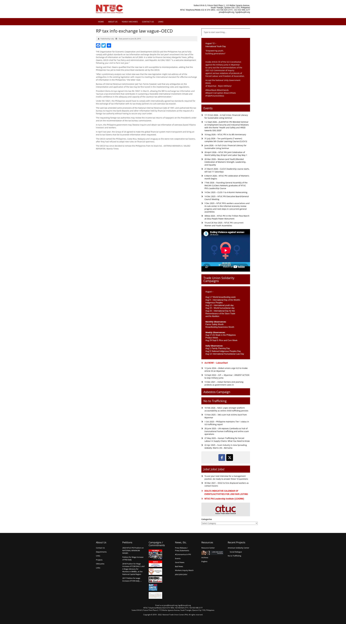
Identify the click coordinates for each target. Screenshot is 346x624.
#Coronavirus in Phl (183, 554)
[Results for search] (225, 37)
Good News (179, 562)
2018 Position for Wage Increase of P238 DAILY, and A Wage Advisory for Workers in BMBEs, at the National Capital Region (133, 568)
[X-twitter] (229, 457)
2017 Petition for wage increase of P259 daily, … (132, 579)
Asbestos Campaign (216, 392)
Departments (101, 552)
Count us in (155, 571)
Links (160, 21)
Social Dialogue (236, 552)
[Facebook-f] (221, 457)
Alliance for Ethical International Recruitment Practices (155, 595)
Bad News (179, 566)
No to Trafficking (215, 401)
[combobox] (225, 32)
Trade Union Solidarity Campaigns (218, 279)
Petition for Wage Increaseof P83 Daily (132, 558)
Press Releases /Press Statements (182, 549)
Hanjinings (155, 554)
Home (101, 21)
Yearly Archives (130, 21)
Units (98, 556)
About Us (112, 21)
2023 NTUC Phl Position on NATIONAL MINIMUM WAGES (133, 550)
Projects (99, 560)
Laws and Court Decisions (212, 553)
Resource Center (208, 548)
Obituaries (100, 563)
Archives (204, 557)
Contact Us (148, 21)
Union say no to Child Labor (155, 579)
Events (207, 108)
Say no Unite (155, 587)
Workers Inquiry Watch (184, 570)
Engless (204, 561)
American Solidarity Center (238, 548)
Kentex (155, 564)
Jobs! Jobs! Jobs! (213, 469)
